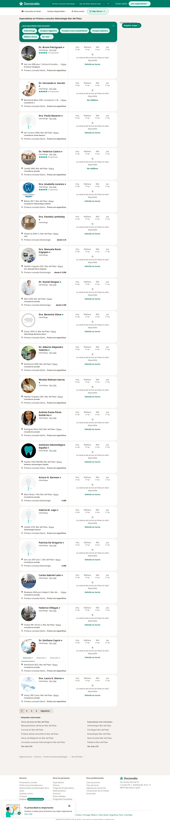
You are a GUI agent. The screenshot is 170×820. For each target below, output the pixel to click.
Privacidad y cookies (28, 782)
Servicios (37, 757)
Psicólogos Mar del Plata (98, 729)
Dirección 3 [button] (55, 658)
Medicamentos (59, 790)
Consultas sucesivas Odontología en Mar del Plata (43, 742)
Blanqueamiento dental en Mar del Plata (38, 725)
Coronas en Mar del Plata (32, 729)
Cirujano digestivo (48, 30)
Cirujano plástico (100, 30)
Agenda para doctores (96, 788)
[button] (113, 26)
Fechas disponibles (56, 11)
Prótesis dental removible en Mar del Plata (39, 734)
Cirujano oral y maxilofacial (74, 30)
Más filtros (98, 11)
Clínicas (56, 785)
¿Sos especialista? (139, 3)
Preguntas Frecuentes (62, 799)
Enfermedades (59, 796)
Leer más (28, 814)
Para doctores (92, 785)
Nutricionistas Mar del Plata (99, 738)
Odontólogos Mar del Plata (99, 725)
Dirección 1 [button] (28, 658)
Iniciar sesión (121, 3)
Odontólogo (29, 30)
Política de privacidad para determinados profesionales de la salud (34, 788)
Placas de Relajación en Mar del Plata (37, 738)
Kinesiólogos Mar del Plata (99, 734)
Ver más (45, 36)
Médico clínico (30, 36)
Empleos (31, 799)
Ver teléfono (92, 100)
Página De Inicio (25, 757)
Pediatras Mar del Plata (97, 742)
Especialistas (58, 782)
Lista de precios (93, 782)
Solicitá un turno (92, 64)
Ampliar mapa (130, 25)
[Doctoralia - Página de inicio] (33, 3)
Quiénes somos (26, 793)
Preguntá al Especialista (63, 788)
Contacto (23, 796)
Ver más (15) (26, 746)
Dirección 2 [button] (41, 658)
